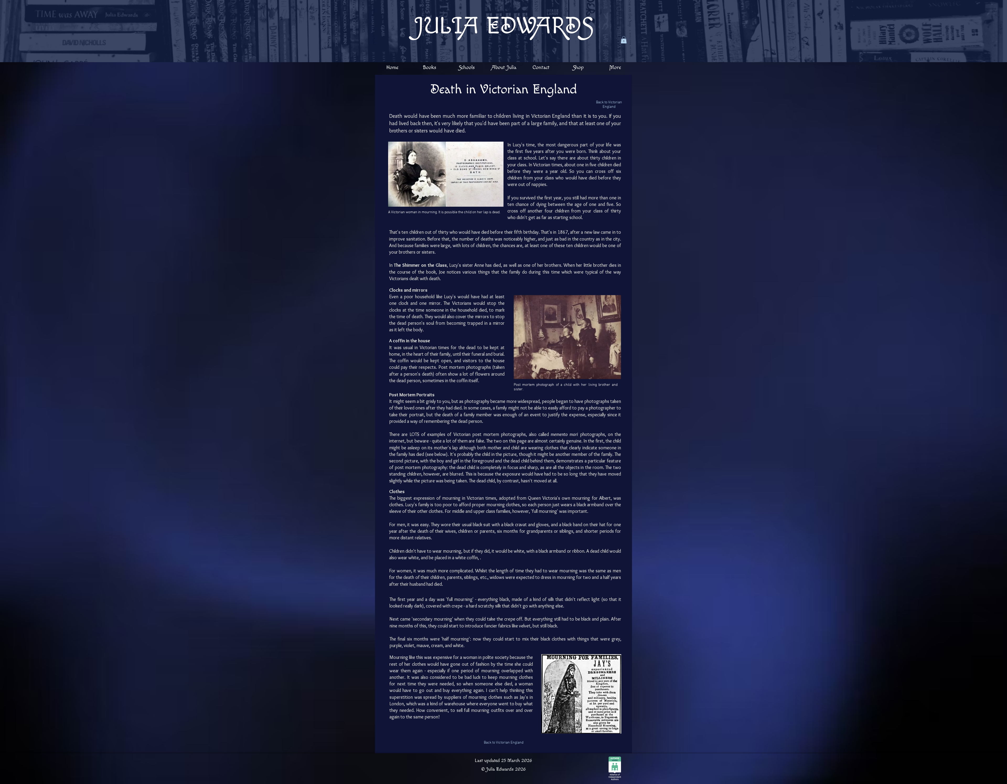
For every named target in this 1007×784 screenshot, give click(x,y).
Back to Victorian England (609, 104)
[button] (624, 39)
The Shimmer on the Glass (420, 265)
